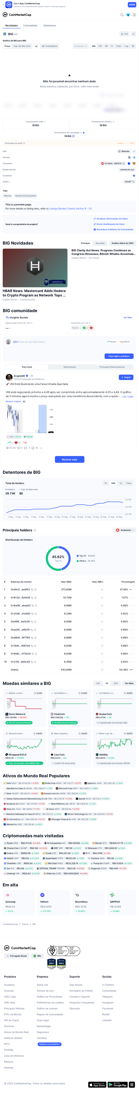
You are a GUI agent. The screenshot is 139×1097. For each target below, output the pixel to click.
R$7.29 (67, 848)
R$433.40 (65, 858)
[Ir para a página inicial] (17, 15)
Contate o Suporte (80, 996)
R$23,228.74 (67, 863)
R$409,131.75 (113, 843)
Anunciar (9, 990)
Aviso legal (43, 1020)
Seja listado (76, 984)
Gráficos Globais (13, 1038)
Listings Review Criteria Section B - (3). (70, 208)
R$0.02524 (113, 863)
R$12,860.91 (106, 848)
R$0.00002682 (66, 873)
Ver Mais (128, 317)
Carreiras (42, 1038)
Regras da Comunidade (50, 1014)
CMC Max (9, 1002)
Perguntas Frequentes (82, 1002)
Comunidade (109, 990)
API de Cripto (11, 1020)
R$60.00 (24, 863)
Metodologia (44, 1026)
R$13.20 (61, 868)
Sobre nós (42, 984)
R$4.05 (23, 858)
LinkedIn (107, 1020)
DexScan (9, 1026)
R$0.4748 (98, 853)
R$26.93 (23, 873)
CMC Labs (10, 996)
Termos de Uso (45, 990)
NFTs (7, 1043)
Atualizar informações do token (112, 218)
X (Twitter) (108, 984)
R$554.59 (23, 853)
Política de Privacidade (49, 996)
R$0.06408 (67, 843)
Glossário (75, 1008)
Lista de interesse (14, 1055)
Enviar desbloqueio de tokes (111, 224)
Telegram (107, 996)
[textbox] (58, 346)
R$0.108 (27, 848)
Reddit (106, 1014)
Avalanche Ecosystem (25, 195)
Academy (9, 984)
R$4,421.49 (62, 853)
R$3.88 (20, 868)
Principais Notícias (14, 1008)
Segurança (43, 1032)
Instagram (108, 1002)
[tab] (37, 46)
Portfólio (8, 1049)
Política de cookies (47, 1008)
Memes (7, 195)
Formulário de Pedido (81, 990)
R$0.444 (108, 868)
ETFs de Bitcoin (12, 1014)
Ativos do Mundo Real (16, 1032)
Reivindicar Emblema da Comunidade (115, 229)
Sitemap (8, 1067)
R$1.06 (107, 858)
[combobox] (81, 46)
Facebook (107, 1008)
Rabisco (8, 1061)
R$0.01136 (23, 843)
